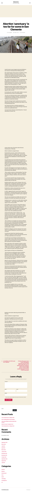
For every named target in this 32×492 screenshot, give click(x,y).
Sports (3, 476)
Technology (4, 478)
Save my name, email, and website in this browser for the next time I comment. (15, 397)
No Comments (23, 32)
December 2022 (4, 453)
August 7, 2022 (16, 32)
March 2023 (4, 449)
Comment (6, 381)
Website (6, 393)
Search (2, 408)
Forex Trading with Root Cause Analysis (8, 419)
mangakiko (10, 32)
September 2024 (4, 442)
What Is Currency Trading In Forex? (7, 424)
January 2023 (4, 451)
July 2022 (3, 462)
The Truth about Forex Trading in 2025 (8, 417)
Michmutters (16, 1)
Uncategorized (4, 480)
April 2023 (3, 447)
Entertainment (4, 473)
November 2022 (4, 455)
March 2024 (4, 444)
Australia (3, 469)
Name (6, 389)
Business (3, 471)
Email (17, 389)
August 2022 (4, 460)
